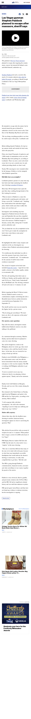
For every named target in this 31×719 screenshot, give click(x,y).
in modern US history (16, 185)
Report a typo (6, 498)
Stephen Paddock (7, 75)
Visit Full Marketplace (24, 508)
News (4, 14)
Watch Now (26, 2)
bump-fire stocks (12, 268)
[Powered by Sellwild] (26, 602)
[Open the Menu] (2, 2)
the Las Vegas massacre (18, 61)
